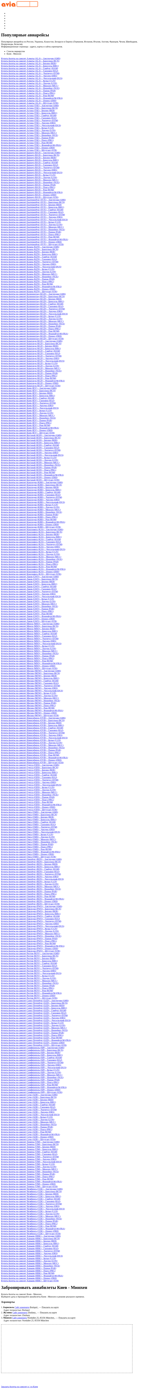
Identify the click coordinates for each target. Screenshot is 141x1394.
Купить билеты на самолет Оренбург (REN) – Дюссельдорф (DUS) (32, 879)
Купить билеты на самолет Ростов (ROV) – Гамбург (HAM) (29, 963)
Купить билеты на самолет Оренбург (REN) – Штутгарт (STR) (30, 904)
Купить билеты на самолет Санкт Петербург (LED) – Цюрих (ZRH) (33, 1043)
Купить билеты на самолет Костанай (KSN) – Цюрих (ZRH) (29, 477)
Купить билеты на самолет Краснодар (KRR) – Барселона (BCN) (31, 485)
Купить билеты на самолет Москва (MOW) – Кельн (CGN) (28, 693)
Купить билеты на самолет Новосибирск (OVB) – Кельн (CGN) (31, 740)
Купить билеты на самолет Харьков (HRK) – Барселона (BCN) (30, 1238)
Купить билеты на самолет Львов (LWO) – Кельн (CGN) (27, 599)
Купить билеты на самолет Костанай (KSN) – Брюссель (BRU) (30, 443)
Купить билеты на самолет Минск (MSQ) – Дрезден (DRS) (28, 641)
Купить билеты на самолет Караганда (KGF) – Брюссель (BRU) (31, 348)
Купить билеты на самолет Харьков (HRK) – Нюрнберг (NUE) (30, 1266)
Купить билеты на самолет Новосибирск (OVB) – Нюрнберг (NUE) (33, 748)
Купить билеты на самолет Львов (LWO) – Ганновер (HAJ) (29, 589)
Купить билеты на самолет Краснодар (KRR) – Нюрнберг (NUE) (31, 512)
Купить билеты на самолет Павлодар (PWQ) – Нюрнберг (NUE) (31, 936)
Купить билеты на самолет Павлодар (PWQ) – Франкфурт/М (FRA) (32, 946)
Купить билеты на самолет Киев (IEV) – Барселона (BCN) (28, 391)
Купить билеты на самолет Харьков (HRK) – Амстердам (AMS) (31, 1236)
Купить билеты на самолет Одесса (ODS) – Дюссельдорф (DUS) (31, 785)
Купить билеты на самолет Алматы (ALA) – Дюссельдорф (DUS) (31, 78)
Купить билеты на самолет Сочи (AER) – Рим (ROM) (26, 1132)
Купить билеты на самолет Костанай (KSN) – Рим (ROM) (28, 472)
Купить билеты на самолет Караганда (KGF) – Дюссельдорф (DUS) (32, 361)
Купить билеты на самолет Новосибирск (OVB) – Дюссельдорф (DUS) (34, 738)
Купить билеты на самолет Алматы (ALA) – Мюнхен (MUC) (29, 86)
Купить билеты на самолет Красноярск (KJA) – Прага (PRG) (29, 564)
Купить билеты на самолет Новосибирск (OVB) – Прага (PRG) (30, 752)
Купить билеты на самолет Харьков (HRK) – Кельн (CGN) (28, 1258)
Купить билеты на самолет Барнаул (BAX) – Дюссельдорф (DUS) (31, 172)
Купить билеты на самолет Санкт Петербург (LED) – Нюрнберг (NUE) (34, 1030)
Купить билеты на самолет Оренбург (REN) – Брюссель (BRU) (30, 867)
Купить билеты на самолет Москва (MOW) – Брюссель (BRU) (30, 678)
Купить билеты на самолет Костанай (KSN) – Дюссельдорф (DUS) (32, 455)
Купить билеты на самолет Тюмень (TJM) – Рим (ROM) (27, 1179)
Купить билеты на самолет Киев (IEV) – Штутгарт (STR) (28, 433)
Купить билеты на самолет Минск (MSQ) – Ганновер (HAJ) (29, 636)
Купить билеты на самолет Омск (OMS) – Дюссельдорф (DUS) (30, 832)
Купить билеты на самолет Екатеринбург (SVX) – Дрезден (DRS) (32, 217)
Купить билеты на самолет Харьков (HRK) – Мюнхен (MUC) (30, 1263)
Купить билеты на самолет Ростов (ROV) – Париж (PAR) (28, 986)
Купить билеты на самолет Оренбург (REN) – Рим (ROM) (28, 896)
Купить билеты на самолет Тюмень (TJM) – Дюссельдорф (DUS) (31, 1162)
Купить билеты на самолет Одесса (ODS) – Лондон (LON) (28, 790)
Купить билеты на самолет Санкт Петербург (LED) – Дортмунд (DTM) (34, 1015)
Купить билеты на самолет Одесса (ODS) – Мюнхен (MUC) (29, 792)
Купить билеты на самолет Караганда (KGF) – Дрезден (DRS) (30, 358)
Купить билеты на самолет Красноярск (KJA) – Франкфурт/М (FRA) (33, 569)
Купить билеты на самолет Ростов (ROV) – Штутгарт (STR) (29, 998)
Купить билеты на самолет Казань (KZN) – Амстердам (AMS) (30, 247)
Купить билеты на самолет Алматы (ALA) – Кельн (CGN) (28, 81)
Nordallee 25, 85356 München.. (41, 1318)
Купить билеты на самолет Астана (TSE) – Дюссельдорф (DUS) (31, 125)
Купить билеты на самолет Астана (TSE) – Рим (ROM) (26, 143)
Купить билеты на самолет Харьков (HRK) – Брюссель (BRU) (30, 1243)
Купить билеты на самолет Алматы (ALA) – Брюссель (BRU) (30, 66)
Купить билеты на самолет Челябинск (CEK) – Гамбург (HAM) (30, 1199)
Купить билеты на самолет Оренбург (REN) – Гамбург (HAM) (30, 869)
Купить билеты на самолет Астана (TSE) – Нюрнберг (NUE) (29, 135)
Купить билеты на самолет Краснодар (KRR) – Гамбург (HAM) (30, 492)
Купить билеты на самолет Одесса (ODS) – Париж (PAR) (28, 797)
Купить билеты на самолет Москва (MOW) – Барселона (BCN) (30, 673)
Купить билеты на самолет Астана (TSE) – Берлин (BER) (28, 110)
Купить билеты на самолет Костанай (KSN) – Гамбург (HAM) (30, 445)
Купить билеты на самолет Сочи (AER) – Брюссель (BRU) (28, 1102)
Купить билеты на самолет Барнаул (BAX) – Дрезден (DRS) (29, 170)
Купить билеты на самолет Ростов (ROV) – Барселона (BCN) (29, 956)
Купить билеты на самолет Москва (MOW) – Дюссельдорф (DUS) (32, 690)
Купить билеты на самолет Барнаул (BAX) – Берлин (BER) (28, 157)
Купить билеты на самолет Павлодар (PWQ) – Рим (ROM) (28, 943)
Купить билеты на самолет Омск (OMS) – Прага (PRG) (27, 847)
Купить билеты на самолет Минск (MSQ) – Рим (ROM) (27, 661)
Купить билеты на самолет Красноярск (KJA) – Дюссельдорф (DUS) (33, 549)
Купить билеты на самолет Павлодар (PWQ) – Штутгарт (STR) (30, 951)
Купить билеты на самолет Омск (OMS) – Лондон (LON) (28, 837)
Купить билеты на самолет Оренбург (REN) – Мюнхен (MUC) (30, 886)
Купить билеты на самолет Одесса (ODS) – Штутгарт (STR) (29, 809)
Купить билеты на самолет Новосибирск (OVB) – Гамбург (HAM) (32, 728)
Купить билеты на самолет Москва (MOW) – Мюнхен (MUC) (30, 698)
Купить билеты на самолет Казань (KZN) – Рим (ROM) (27, 284)
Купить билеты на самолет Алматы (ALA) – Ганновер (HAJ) (29, 71)
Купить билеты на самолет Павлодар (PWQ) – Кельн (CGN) (29, 928)
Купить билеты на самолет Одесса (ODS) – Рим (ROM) (27, 802)
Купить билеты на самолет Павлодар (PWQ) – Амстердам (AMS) (31, 906)
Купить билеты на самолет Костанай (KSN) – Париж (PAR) (29, 467)
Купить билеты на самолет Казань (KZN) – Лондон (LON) (28, 272)
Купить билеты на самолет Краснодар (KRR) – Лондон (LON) (30, 507)
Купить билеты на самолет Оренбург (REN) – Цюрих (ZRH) (29, 901)
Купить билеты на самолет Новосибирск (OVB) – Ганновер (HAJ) (32, 730)
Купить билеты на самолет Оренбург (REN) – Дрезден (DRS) (30, 876)
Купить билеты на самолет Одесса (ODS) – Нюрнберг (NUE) (29, 795)
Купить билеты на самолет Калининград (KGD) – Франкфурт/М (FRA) (34, 333)
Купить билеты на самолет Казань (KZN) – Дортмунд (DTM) (29, 262)
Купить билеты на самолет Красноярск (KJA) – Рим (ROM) (29, 567)
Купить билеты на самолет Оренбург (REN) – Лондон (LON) (29, 884)
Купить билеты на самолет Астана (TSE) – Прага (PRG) (27, 140)
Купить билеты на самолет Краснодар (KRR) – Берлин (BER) (30, 487)
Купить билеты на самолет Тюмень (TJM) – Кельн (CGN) (28, 1164)
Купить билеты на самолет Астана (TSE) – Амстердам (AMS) (30, 105)
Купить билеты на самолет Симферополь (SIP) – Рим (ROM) (29, 1085)
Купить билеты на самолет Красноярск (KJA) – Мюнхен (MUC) (31, 557)
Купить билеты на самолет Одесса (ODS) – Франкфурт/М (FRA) (31, 805)
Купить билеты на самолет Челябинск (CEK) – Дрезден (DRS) (30, 1206)
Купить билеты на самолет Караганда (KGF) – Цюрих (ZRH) (29, 383)
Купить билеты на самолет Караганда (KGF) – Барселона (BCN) (31, 343)
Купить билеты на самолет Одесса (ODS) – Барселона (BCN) (29, 767)
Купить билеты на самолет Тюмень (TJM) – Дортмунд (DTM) (30, 1157)
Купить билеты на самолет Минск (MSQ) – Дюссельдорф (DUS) (31, 643)
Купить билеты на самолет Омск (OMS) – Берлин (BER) (27, 817)
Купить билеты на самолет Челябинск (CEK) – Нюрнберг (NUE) (31, 1219)
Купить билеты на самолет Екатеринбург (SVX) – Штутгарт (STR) (32, 244)
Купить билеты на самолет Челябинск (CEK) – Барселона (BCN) (31, 1191)
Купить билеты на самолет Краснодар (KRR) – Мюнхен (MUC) (31, 510)
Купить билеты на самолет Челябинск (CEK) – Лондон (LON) (30, 1214)
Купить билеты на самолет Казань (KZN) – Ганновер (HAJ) (29, 259)
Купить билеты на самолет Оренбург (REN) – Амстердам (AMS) (31, 859)
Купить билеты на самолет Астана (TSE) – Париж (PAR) (27, 138)
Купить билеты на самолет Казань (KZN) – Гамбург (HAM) (29, 257)
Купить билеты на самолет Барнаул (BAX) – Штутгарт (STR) (29, 197)
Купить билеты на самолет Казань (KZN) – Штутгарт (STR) (29, 291)
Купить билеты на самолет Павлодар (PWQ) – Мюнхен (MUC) (30, 933)
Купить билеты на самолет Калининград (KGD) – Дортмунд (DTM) (33, 309)
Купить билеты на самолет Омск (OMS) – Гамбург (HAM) (28, 822)
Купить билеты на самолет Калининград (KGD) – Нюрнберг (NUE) (33, 324)
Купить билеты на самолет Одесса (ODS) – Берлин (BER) (28, 770)
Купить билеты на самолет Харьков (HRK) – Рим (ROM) (27, 1273)
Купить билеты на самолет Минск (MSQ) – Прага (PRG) (27, 658)
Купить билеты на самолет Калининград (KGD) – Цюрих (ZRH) (31, 336)
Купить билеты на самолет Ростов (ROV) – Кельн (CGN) (28, 976)
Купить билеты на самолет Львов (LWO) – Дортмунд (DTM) (29, 591)
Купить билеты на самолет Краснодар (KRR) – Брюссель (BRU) (31, 490)
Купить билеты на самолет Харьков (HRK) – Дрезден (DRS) (29, 1253)
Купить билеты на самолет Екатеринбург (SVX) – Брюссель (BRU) (32, 207)
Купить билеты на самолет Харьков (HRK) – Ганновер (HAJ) (30, 1248)
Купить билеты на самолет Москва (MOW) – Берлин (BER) (29, 676)
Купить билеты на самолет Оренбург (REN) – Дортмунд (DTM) (31, 874)
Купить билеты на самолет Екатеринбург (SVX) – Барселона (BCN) (33, 202)
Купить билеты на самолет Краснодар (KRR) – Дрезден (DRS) (30, 500)
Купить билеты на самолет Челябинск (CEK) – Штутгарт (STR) (31, 1233)
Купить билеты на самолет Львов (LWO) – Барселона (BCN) (29, 579)
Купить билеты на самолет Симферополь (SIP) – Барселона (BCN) (32, 1050)
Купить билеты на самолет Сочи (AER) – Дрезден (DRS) (27, 1112)
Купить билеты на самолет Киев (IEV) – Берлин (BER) (27, 393)
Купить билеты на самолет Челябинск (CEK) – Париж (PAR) (29, 1221)
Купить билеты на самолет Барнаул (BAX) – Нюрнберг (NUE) (30, 182)
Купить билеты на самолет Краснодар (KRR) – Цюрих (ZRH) (30, 524)
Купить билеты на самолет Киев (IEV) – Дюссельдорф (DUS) (30, 408)
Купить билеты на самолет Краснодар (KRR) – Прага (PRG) (29, 517)
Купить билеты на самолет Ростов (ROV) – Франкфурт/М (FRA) (31, 993)
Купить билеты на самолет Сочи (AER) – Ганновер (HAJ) (28, 1107)
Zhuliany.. (32, 1312)
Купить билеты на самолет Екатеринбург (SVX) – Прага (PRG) (30, 234)
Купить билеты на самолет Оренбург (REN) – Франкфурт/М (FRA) (32, 899)
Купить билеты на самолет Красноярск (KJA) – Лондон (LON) (30, 554)
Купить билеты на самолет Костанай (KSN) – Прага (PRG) (28, 470)
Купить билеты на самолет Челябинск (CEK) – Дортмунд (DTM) (31, 1204)
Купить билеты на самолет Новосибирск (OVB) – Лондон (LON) (31, 743)
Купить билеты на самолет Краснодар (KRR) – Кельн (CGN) (29, 505)
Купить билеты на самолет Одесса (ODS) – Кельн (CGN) (27, 787)
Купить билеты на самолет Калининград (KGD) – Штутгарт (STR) (32, 338)
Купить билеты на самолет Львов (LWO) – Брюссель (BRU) (29, 584)
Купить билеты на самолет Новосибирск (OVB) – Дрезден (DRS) (31, 735)
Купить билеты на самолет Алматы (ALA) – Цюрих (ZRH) (28, 100)
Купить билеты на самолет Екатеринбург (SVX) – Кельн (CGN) (31, 222)
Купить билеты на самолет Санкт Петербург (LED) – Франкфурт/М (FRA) (36, 1040)
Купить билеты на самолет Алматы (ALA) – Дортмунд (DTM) (30, 73)
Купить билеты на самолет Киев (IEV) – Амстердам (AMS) (29, 388)
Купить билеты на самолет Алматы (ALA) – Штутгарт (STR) (29, 103)
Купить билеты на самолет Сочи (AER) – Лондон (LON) (27, 1119)
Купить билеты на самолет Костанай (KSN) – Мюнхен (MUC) (30, 462)
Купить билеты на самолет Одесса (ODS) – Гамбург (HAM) (29, 775)
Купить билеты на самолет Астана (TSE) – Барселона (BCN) (29, 108)
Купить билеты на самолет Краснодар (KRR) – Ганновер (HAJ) (31, 495)
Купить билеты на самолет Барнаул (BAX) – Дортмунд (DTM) (30, 167)
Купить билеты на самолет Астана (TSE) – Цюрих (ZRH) (28, 148)
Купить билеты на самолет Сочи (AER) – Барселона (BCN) (29, 1097)
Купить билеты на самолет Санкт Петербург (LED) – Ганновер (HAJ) (33, 1013)
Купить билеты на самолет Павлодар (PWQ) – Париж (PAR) (29, 938)
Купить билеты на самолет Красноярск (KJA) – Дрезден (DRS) (30, 547)
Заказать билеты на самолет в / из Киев (19, 1386)
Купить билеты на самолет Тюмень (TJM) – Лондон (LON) (28, 1167)
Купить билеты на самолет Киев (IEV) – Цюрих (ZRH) (27, 430)
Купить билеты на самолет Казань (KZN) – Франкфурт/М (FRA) (31, 286)
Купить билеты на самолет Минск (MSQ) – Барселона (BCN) (29, 626)
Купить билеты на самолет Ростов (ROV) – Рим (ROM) (27, 990)
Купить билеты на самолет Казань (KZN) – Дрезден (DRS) (28, 264)
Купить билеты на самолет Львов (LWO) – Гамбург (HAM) (28, 586)
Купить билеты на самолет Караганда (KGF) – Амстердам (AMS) (31, 341)
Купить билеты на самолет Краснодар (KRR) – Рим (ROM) (28, 519)
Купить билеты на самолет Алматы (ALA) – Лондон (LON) (29, 83)
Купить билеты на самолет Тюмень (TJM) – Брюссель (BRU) (29, 1149)
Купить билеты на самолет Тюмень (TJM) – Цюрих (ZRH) (28, 1184)
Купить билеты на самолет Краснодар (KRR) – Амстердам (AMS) (32, 482)
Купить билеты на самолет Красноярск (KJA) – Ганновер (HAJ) (31, 542)
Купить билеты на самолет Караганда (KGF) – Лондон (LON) (30, 366)
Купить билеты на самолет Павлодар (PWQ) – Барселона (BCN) (31, 909)
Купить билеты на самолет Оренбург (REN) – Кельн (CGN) (29, 881)
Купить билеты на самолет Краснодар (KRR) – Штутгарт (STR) (31, 527)
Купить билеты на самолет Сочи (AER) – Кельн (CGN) (27, 1117)
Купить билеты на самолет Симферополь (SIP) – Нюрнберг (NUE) (32, 1077)
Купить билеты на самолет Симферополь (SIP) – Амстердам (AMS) (32, 1047)
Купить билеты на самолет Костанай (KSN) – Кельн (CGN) (29, 457)
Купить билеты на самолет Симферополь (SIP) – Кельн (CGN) (30, 1070)
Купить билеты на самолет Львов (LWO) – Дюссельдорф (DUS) (31, 596)
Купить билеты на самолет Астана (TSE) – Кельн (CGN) (27, 128)
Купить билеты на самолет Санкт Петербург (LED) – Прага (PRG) (32, 1035)
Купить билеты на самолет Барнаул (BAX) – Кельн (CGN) (28, 175)
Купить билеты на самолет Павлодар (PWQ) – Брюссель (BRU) (30, 914)
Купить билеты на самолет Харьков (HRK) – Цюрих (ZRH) (29, 1278)
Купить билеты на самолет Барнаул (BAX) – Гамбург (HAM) (29, 162)
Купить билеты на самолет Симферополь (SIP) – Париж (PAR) (30, 1080)
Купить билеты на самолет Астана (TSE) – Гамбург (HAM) (28, 115)
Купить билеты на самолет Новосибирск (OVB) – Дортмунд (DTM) (33, 733)
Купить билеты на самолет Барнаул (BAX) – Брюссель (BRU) (30, 160)
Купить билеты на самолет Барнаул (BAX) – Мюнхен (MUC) (29, 180)
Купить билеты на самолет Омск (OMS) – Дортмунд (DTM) (29, 827)
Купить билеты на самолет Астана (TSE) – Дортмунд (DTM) (29, 120)
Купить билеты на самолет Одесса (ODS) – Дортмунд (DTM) (29, 780)
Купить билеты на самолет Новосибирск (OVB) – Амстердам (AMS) (33, 718)
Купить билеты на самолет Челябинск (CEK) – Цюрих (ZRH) (30, 1231)
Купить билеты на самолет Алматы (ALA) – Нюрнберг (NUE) (30, 88)
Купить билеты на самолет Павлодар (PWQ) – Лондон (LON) (30, 931)
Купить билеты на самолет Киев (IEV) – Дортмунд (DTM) (28, 403)
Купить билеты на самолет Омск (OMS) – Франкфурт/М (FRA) (30, 852)
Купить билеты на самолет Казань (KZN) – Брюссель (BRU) (29, 254)
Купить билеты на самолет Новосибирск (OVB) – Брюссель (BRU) (32, 725)
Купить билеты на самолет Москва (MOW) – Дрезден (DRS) (29, 688)
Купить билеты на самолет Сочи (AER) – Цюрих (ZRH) (27, 1137)
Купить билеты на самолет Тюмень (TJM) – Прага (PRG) (27, 1176)
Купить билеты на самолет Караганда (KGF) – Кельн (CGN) (29, 363)
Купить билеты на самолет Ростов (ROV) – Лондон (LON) (28, 978)
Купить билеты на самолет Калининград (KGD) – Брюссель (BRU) (32, 301)
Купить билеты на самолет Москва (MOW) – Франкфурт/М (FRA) (32, 710)
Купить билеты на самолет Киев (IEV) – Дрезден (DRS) (27, 405)
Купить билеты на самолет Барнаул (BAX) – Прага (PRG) (28, 187)
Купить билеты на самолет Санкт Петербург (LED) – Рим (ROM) (31, 1038)
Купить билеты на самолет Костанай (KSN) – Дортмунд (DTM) (31, 450)
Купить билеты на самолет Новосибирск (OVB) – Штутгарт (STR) (32, 762)
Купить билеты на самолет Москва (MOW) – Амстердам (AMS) (31, 671)
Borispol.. (34, 1307)
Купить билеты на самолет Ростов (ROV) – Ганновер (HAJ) (29, 966)
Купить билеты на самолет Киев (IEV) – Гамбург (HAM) (27, 398)
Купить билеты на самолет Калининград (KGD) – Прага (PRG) (30, 329)
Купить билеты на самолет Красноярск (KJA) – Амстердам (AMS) (32, 529)
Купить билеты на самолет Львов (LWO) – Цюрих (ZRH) (28, 619)
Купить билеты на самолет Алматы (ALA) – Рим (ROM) (27, 95)
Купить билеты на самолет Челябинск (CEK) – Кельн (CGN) (29, 1211)
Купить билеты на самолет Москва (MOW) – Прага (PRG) (28, 705)
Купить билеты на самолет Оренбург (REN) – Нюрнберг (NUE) (31, 889)
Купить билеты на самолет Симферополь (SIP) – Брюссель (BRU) (32, 1055)
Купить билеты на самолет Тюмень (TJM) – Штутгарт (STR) (29, 1186)
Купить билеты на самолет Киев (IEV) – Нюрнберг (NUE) (28, 418)
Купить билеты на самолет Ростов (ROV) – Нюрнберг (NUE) (30, 983)
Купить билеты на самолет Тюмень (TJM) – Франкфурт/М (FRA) (31, 1181)
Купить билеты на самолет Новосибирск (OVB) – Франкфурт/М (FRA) (34, 757)
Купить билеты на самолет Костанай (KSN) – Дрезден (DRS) (29, 452)
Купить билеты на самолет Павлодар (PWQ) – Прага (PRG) (29, 941)
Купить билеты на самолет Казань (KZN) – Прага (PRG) (27, 281)
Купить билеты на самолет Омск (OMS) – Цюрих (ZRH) (27, 854)
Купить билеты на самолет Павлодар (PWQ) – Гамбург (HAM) (30, 916)
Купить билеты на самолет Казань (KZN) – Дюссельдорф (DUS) (31, 267)
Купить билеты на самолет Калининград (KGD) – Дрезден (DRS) (32, 311)
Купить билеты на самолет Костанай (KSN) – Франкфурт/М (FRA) (32, 475)
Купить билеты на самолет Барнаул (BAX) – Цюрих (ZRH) (28, 195)
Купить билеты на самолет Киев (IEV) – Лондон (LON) (27, 413)
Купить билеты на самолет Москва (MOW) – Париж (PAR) (28, 703)
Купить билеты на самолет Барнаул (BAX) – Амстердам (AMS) (30, 153)
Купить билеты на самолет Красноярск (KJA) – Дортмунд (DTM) (31, 544)
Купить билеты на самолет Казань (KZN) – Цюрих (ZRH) (28, 289)
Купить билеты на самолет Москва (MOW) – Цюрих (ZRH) (29, 713)
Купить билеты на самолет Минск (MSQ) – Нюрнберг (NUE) (30, 653)
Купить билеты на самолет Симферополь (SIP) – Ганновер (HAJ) (31, 1060)
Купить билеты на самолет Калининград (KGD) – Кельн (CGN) (31, 316)
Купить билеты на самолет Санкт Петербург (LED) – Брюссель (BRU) (34, 1008)
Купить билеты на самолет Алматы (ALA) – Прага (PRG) (28, 93)
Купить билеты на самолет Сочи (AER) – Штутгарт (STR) (28, 1139)
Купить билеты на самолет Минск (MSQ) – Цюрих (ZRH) (28, 666)
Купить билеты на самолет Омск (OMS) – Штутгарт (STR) (28, 857)
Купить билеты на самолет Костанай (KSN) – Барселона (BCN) (30, 438)
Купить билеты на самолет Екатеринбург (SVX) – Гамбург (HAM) (32, 210)
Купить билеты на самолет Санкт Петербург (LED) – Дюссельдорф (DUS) (36, 1020)
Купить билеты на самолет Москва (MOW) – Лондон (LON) (29, 695)
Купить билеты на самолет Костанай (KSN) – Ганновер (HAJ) (30, 448)
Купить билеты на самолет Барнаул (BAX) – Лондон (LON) (29, 177)
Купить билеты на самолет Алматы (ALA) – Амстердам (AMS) (30, 58)
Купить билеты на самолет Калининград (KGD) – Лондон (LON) (31, 319)
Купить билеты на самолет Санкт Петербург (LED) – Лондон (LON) (33, 1025)
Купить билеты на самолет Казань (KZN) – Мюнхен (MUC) (29, 274)
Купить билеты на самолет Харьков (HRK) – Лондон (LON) (29, 1261)
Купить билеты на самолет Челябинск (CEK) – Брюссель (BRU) (31, 1196)
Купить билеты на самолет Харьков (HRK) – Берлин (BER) (29, 1241)
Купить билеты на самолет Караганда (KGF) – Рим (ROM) (28, 378)
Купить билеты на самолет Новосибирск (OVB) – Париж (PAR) (31, 750)
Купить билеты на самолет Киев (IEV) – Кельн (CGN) (26, 410)
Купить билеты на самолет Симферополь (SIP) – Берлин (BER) (30, 1052)
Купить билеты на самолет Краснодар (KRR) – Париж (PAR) (29, 514)
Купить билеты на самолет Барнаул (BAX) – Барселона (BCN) (30, 155)
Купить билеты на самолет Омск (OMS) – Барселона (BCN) (29, 814)
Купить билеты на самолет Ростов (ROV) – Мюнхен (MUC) (29, 981)
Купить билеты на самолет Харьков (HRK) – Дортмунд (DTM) (30, 1251)
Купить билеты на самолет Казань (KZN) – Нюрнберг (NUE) (29, 276)
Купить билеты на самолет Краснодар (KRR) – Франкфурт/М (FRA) (33, 522)
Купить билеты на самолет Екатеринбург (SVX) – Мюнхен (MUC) (32, 227)
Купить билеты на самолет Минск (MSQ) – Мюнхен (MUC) (29, 651)
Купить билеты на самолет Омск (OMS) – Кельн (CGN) (27, 834)
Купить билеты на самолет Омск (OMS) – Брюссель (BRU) (28, 819)
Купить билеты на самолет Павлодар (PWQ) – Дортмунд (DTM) (31, 921)
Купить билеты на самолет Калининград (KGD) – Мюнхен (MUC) (32, 321)
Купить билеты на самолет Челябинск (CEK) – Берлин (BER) (30, 1194)
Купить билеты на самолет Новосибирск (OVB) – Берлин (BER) (31, 723)
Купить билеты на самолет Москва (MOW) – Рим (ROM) (28, 708)
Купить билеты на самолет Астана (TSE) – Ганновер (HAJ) (29, 118)
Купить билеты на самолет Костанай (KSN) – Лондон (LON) (29, 460)
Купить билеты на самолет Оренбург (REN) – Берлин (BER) (29, 864)
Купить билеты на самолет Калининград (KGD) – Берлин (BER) (31, 299)
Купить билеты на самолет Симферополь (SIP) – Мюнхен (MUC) (31, 1075)
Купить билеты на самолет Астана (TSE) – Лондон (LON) (28, 130)
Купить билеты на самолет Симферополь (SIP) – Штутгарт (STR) (31, 1092)
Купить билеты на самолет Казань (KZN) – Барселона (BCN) (29, 249)
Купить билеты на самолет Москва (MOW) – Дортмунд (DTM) (30, 686)
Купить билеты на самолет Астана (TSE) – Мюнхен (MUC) (29, 133)
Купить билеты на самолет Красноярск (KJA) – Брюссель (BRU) (31, 537)
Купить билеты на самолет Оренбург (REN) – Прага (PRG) (28, 894)
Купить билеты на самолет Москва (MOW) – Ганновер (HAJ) (30, 683)
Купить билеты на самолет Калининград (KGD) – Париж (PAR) (31, 326)
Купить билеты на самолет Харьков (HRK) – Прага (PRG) (28, 1271)
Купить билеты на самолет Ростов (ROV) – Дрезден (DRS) (28, 971)
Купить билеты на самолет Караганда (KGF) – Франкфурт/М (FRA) (33, 381)
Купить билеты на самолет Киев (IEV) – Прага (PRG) (26, 423)
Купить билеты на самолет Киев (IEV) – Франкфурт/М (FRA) (30, 428)
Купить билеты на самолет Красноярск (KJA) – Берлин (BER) (30, 534)
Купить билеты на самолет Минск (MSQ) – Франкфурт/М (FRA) (31, 663)
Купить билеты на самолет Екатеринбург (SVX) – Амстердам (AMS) (33, 200)
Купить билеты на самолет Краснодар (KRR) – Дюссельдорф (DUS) (33, 502)
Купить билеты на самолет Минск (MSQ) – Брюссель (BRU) (29, 631)
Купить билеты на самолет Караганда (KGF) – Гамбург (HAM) (30, 351)
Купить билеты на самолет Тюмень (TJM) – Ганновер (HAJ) (29, 1154)
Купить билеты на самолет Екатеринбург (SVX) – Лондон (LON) (31, 224)
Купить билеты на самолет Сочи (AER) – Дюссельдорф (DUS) (30, 1114)
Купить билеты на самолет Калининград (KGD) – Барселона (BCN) (33, 296)
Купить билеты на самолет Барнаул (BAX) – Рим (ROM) (27, 190)
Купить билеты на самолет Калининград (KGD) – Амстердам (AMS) (33, 294)
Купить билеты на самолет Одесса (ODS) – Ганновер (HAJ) (29, 777)
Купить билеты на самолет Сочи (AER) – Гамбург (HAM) (28, 1105)
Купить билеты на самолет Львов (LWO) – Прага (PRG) (27, 611)
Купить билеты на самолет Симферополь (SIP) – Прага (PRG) (30, 1082)
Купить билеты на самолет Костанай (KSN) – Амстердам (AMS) (31, 435)
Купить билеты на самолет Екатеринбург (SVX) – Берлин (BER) (31, 205)
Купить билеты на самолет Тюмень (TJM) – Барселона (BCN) (30, 1144)
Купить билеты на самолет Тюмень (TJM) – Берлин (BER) (28, 1147)
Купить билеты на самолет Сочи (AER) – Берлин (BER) (27, 1100)
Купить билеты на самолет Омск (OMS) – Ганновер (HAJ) (28, 824)
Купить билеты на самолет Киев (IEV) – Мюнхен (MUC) (28, 415)
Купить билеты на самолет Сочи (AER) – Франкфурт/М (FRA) (30, 1134)
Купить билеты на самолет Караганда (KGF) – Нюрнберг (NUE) (31, 371)
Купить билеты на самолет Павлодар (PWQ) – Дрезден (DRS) (30, 924)
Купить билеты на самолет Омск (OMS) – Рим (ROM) (26, 849)
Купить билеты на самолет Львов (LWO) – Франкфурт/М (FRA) (31, 616)
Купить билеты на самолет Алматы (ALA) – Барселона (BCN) (30, 61)
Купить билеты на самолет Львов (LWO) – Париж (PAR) (27, 609)
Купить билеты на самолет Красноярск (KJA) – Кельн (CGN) (29, 552)
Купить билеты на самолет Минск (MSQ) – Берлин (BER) (28, 629)
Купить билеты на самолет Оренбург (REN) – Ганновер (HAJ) (30, 871)
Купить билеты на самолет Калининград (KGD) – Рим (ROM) (30, 331)
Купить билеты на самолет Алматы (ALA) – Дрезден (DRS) (29, 76)
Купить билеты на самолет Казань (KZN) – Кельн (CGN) (27, 269)
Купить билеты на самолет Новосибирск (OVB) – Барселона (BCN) (33, 720)
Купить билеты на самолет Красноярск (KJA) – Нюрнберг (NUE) (31, 559)
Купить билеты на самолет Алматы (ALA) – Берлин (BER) (28, 63)
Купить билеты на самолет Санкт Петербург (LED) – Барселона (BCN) (34, 1003)
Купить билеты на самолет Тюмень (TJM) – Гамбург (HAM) (29, 1152)
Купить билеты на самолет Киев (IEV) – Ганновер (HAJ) (27, 400)
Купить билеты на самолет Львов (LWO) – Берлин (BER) (28, 581)
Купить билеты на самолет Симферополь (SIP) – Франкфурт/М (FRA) (34, 1087)
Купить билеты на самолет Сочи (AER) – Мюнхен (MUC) (28, 1122)
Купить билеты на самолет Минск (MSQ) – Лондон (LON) (28, 648)
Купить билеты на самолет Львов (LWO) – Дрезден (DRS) (28, 594)
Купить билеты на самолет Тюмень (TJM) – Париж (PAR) (28, 1174)
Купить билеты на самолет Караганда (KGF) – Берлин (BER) (29, 346)
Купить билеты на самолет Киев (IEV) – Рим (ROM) (25, 425)
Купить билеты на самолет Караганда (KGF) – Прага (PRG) (29, 376)
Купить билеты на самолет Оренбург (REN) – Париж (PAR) (29, 891)
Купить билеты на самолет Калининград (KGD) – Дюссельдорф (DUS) (34, 314)
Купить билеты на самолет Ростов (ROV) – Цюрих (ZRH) (28, 995)
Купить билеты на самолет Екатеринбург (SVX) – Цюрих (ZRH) (31, 242)
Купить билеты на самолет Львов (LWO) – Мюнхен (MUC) (29, 604)
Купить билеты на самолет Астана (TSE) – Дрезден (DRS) (28, 123)
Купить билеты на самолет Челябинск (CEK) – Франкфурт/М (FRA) (33, 1228)
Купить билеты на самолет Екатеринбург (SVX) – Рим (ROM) (30, 237)
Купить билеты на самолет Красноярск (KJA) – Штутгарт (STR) (31, 574)
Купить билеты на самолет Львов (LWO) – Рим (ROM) (26, 614)
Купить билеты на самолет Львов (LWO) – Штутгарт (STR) (29, 621)
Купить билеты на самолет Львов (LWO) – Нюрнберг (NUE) (29, 606)
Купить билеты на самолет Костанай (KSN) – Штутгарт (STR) (30, 480)
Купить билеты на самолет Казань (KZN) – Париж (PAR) (28, 279)
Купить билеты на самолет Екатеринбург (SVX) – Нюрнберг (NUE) (33, 229)
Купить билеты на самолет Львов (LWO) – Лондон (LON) (28, 601)
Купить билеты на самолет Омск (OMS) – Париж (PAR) (27, 844)
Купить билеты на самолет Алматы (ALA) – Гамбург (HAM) (29, 68)
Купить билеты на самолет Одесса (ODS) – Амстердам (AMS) (30, 765)
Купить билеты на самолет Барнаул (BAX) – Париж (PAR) (28, 185)
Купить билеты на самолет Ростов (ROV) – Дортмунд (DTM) (30, 968)
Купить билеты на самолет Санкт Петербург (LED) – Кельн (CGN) (32, 1023)
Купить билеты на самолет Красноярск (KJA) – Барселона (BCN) (31, 532)
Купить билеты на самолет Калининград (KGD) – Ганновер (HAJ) (32, 306)
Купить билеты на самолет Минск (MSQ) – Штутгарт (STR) (29, 668)
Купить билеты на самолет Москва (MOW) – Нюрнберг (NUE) (30, 700)
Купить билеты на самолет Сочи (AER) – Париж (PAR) (27, 1127)
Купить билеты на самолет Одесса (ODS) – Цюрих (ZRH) (28, 807)
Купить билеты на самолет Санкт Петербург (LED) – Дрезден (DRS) (33, 1018)
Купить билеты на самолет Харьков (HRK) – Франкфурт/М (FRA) (32, 1276)
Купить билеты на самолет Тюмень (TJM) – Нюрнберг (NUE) (30, 1171)
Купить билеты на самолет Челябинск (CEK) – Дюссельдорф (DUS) (33, 1209)
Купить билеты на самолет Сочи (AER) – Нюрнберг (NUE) (29, 1124)
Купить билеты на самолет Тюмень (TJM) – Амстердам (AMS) (30, 1142)
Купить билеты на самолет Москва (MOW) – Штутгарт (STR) (30, 715)
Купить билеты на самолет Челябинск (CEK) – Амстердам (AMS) (32, 1189)
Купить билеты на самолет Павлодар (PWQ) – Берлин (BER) (29, 911)
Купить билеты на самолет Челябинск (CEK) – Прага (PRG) (29, 1224)
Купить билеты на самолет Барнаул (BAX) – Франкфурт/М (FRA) (32, 192)
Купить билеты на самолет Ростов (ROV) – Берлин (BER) (28, 958)
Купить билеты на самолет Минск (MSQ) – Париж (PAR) (28, 656)
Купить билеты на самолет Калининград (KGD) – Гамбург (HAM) (32, 304)
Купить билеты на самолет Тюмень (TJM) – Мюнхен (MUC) (29, 1169)
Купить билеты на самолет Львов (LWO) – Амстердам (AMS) (30, 576)
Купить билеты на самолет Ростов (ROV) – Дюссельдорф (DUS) (31, 973)
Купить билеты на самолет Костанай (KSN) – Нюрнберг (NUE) (31, 465)
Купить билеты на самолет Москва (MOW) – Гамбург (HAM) (30, 681)
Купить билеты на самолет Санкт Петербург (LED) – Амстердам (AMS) (35, 1000)
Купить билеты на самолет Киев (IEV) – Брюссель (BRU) (28, 395)
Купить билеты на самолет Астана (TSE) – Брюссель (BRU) (29, 113)
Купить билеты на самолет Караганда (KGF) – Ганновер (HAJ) (30, 353)
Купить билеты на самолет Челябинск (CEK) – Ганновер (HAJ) (30, 1201)
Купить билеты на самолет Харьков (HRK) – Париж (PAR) (28, 1268)
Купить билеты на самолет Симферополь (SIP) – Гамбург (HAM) (31, 1057)
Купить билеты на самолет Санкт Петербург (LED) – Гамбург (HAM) (33, 1010)
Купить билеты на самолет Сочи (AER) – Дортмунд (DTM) (29, 1109)
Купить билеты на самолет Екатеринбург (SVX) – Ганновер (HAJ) (32, 212)
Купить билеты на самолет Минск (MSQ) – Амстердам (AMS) (30, 624)
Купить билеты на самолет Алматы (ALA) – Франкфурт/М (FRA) (32, 98)
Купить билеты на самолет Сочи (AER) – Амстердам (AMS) (29, 1095)
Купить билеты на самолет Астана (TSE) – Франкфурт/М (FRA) (31, 145)
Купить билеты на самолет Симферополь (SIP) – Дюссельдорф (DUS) (33, 1067)
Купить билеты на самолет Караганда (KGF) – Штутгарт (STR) (30, 386)
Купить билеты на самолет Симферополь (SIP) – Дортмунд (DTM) (32, 1062)
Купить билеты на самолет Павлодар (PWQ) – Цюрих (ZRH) (29, 948)
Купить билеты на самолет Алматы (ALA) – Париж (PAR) (28, 91)
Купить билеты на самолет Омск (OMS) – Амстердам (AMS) (29, 812)
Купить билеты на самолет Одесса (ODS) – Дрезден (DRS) (28, 782)
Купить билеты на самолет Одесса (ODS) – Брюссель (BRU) (29, 772)
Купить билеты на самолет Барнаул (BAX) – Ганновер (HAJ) (29, 165)
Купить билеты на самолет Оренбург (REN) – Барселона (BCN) (31, 862)
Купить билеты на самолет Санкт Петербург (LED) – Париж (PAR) (32, 1033)
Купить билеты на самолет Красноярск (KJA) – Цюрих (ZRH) (30, 571)
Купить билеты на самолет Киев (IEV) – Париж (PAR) (26, 420)
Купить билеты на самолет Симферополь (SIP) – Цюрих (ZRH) (30, 1090)
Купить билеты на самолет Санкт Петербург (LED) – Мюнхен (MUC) (34, 1028)
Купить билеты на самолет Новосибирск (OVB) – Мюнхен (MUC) (32, 745)
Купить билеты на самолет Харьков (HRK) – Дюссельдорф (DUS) (32, 1256)
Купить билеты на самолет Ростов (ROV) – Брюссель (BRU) (29, 961)
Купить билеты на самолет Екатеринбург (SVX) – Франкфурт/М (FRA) (34, 239)
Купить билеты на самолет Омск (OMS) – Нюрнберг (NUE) (29, 842)
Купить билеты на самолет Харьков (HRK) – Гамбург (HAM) (29, 1246)
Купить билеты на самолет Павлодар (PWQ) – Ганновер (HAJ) (30, 919)
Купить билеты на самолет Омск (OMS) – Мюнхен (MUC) (28, 839)
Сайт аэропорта (22, 1307)
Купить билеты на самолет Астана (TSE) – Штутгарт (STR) (29, 150)
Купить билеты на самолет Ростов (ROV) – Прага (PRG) (27, 988)
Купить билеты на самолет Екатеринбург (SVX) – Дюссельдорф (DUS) (34, 219)
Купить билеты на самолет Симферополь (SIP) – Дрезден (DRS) (31, 1065)
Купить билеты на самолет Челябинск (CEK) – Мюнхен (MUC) (31, 1216)
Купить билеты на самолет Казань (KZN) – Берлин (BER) (28, 252)
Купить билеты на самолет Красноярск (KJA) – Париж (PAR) (30, 562)
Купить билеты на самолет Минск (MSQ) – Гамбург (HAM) (29, 633)
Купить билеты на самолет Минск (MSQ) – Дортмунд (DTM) (30, 638)
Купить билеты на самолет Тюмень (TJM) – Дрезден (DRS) (28, 1159)
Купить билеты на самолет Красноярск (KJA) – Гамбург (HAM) (31, 539)
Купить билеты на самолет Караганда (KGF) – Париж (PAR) (29, 373)
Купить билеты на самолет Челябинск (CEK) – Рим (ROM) (28, 1226)
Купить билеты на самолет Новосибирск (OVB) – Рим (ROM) (30, 755)
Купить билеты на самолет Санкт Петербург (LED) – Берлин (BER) (33, 1005)
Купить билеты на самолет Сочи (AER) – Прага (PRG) (26, 1129)
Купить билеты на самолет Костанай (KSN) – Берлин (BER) (29, 440)
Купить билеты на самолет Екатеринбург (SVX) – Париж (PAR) (31, 232)
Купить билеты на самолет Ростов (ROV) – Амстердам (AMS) (30, 953)
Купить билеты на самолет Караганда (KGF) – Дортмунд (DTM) (31, 356)
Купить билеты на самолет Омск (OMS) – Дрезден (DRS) (28, 829)
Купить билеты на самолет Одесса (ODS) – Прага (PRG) (27, 800)
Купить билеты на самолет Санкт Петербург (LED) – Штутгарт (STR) (34, 1045)
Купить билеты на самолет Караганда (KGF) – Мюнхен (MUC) (30, 368)
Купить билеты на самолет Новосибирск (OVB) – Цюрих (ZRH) (31, 760)
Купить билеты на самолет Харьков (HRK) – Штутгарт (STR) (30, 1281)
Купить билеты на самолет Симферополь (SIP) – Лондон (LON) (31, 1072)
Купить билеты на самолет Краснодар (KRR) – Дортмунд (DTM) (31, 497)
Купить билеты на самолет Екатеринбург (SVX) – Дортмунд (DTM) (33, 214)
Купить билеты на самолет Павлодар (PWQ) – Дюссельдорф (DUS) (32, 926)
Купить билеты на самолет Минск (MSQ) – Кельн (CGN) (28, 646)
